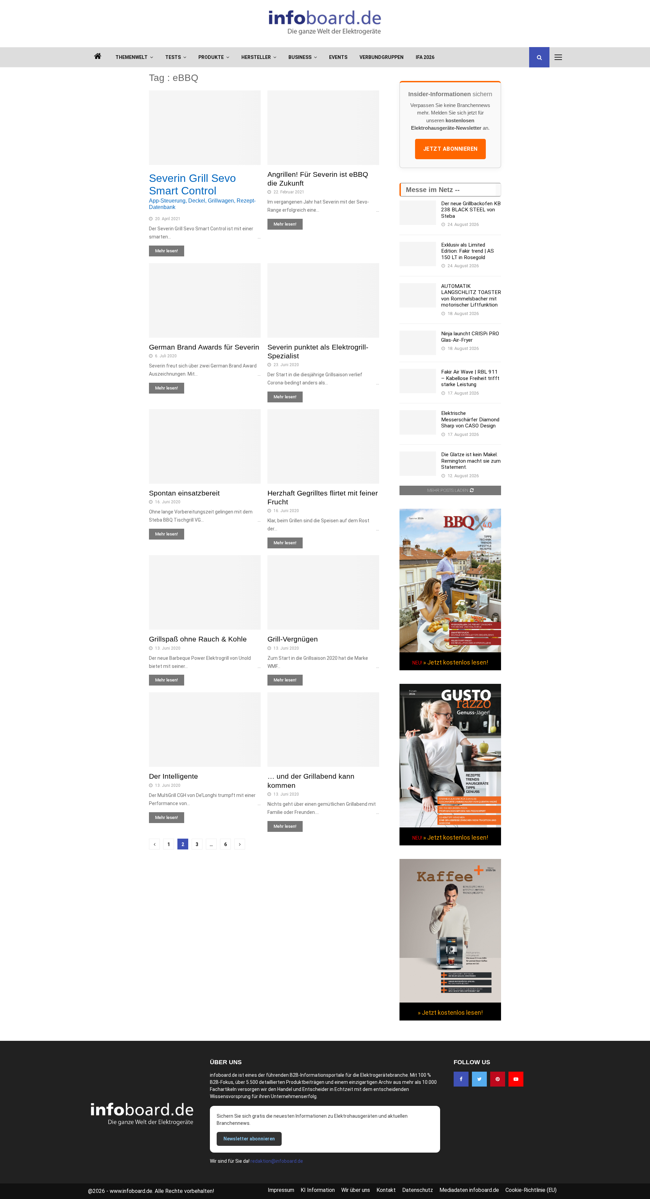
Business (299, 57)
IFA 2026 (425, 57)
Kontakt (386, 1190)
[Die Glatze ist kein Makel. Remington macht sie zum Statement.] (417, 463)
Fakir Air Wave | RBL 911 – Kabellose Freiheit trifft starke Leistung (470, 378)
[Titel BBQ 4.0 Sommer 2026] (450, 650)
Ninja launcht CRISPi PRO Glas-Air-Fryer (470, 337)
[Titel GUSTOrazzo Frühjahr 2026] (450, 825)
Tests (173, 57)
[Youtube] (515, 1079)
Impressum (281, 1190)
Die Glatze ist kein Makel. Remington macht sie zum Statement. (471, 460)
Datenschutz (417, 1190)
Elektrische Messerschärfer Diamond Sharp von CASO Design (470, 419)
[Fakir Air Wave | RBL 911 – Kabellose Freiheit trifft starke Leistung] (417, 381)
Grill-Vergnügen (292, 639)
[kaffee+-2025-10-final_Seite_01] (450, 1001)
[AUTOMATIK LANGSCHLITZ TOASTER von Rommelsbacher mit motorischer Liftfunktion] (417, 295)
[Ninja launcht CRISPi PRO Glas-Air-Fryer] (417, 343)
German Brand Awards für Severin (204, 347)
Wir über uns (355, 1190)
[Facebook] (461, 1079)
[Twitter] (479, 1079)
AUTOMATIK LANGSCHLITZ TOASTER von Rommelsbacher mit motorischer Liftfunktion (471, 295)
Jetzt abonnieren (450, 149)
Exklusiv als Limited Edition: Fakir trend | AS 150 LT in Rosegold (467, 251)
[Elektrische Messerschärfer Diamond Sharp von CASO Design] (417, 422)
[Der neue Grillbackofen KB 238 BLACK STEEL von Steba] (417, 213)
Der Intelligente (173, 776)
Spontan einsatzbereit (184, 493)
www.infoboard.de (131, 1191)
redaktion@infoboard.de (277, 1161)
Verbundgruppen (382, 57)
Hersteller (256, 57)
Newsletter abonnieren (249, 1138)
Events (338, 57)
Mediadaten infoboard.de (469, 1190)
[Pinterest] (497, 1079)
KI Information (318, 1190)
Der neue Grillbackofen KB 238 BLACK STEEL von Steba (471, 210)
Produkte (211, 57)
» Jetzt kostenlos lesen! (455, 662)
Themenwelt (131, 57)
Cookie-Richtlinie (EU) (531, 1190)
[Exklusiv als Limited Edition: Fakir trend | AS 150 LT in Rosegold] (417, 254)
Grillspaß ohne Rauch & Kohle (198, 639)
